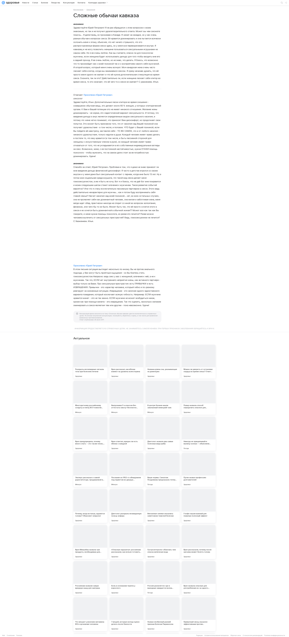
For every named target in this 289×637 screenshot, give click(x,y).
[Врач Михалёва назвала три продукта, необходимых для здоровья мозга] (90, 542)
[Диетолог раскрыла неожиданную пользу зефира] (126, 506)
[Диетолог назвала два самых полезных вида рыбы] (162, 434)
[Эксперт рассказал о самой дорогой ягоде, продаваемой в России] (90, 470)
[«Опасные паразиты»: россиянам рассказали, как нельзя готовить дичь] (126, 542)
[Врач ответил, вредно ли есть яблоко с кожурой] (126, 434)
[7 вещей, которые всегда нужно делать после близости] (126, 614)
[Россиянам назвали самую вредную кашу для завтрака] (90, 578)
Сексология (90, 9)
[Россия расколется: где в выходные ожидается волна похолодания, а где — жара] (162, 578)
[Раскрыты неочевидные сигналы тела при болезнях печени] (90, 362)
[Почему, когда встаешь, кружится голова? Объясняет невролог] (90, 506)
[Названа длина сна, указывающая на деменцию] (162, 362)
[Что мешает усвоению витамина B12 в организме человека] (90, 614)
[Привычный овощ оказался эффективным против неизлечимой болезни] (199, 614)
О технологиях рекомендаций (252, 635)
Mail (3, 635)
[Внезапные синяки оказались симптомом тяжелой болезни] (162, 506)
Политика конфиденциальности (274, 635)
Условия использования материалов (216, 635)
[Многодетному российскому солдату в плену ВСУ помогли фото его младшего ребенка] (90, 398)
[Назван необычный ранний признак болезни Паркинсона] (162, 614)
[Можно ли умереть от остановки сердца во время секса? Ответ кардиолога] (199, 362)
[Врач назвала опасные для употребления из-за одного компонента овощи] (199, 578)
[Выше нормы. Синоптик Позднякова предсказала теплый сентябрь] (162, 470)
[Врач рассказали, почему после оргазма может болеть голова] (199, 542)
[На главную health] (12, 2)
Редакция (199, 635)
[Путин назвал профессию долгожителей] (199, 470)
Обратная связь (235, 635)
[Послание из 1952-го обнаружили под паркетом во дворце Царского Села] (126, 470)
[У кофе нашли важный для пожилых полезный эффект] (199, 506)
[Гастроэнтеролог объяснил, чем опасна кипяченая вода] (162, 542)
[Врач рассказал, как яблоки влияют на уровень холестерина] (126, 362)
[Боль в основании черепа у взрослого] (126, 578)
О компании (11, 635)
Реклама (19, 635)
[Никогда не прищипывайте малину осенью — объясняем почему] (199, 434)
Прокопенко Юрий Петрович (98, 95)
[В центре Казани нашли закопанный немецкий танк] (162, 398)
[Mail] (3, 2)
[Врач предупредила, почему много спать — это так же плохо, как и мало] (90, 434)
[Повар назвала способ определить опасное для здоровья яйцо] (199, 398)
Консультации (78, 9)
